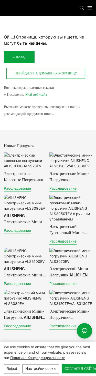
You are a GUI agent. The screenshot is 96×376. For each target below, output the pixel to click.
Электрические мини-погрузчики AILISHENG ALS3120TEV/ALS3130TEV (69, 314)
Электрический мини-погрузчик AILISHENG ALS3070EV (69, 272)
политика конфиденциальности (37, 357)
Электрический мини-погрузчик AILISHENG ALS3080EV (24, 314)
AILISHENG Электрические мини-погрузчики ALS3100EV (23, 272)
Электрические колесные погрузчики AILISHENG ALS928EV (24, 177)
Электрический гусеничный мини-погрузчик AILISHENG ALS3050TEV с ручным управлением (69, 230)
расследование (17, 188)
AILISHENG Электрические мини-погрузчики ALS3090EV (23, 219)
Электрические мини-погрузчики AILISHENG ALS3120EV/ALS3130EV (70, 177)
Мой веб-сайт (36, 94)
